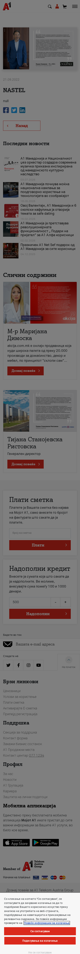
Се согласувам (40, 931)
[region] (40, 923)
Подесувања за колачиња (40, 940)
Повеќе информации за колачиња (47, 923)
